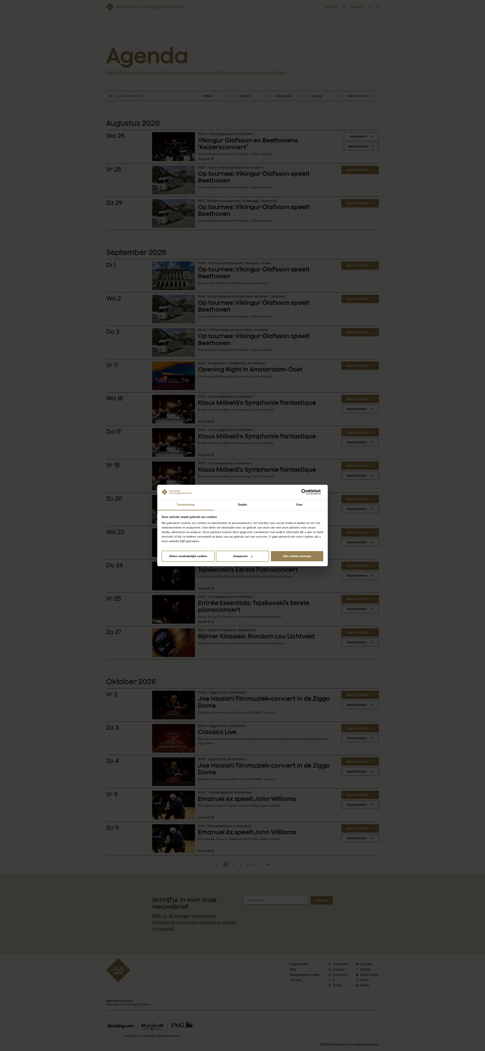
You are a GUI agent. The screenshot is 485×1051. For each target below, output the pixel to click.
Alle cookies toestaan (297, 556)
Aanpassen (240, 556)
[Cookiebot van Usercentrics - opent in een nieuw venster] (307, 492)
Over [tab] (299, 504)
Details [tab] (242, 504)
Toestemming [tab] (186, 504)
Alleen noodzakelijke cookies (188, 556)
